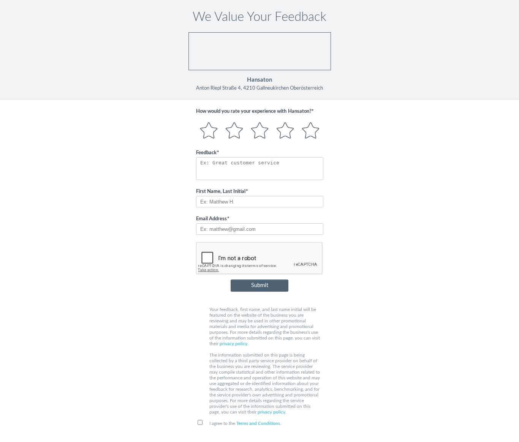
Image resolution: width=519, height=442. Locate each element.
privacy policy (233, 343)
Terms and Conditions (258, 423)
